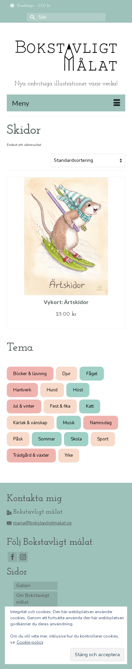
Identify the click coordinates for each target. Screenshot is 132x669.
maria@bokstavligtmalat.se (42, 523)
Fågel (91, 374)
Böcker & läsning (30, 374)
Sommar (46, 439)
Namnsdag (101, 423)
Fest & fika (60, 406)
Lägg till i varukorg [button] (66, 324)
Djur (66, 374)
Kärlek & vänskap (30, 423)
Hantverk (22, 390)
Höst (78, 390)
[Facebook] (12, 557)
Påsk (18, 439)
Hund (52, 390)
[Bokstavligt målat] (66, 56)
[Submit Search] (32, 17)
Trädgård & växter (31, 455)
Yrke (69, 455)
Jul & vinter (24, 406)
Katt (90, 406)
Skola (76, 439)
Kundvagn (33, 6)
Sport (102, 439)
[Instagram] (23, 557)
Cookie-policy (30, 642)
